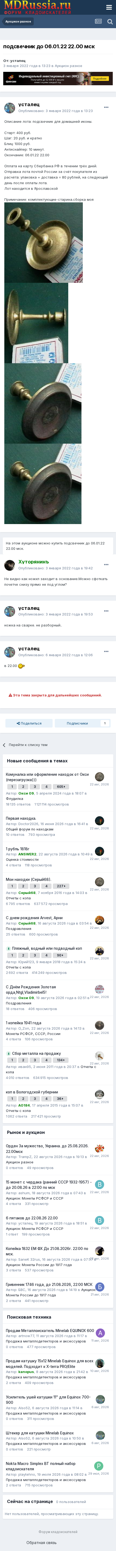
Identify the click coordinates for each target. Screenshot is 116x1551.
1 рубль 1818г (17, 849)
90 (59, 955)
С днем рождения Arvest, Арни (34, 918)
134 (60, 1060)
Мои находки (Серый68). (28, 879)
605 (60, 787)
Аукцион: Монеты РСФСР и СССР (34, 1198)
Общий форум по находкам (29, 829)
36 (59, 1099)
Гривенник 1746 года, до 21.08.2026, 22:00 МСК (49, 1284)
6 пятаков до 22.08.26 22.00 (32, 1218)
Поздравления (18, 928)
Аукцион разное (68, 66)
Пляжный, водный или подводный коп (47, 948)
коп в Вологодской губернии (32, 1092)
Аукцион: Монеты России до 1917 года (39, 1265)
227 (60, 886)
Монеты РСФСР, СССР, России (33, 1033)
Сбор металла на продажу (36, 1053)
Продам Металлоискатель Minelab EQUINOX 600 (50, 1331)
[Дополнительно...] (106, 107)
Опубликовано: (55, 111)
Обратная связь (41, 1542)
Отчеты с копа (18, 898)
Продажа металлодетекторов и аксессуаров (46, 1341)
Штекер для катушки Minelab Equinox (40, 1433)
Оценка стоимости (22, 859)
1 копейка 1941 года (23, 1023)
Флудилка (14, 798)
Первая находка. (21, 818)
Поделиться (31, 723)
